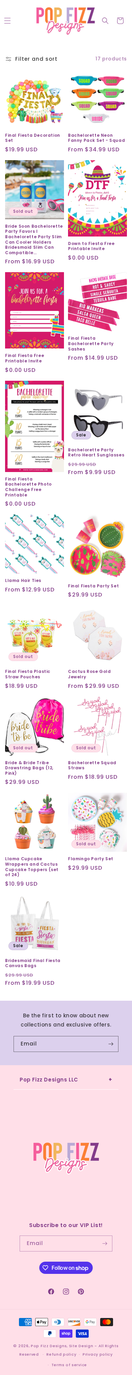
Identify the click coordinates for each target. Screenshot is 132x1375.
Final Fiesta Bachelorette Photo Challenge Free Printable (28, 486)
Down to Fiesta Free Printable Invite (91, 246)
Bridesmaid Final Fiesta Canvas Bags (33, 963)
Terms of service (69, 1365)
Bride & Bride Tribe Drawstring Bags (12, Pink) (29, 768)
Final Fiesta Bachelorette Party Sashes (91, 344)
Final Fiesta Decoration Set (32, 138)
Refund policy (61, 1354)
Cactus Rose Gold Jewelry (89, 674)
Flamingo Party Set (90, 859)
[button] (7, 20)
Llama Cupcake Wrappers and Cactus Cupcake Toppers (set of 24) (32, 866)
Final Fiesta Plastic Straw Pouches (27, 674)
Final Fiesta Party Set (93, 586)
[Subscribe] (110, 1044)
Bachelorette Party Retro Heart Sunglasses (96, 452)
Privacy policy (98, 1354)
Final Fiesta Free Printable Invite (24, 358)
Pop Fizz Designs (49, 1346)
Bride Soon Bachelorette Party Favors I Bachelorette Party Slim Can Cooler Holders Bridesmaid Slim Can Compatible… (34, 240)
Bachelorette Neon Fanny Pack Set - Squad (96, 138)
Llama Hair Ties (23, 580)
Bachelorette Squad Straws (92, 765)
